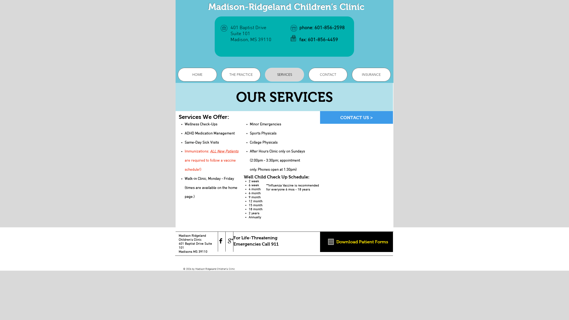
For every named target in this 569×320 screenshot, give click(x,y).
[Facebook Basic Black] (220, 241)
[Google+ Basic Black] (230, 241)
